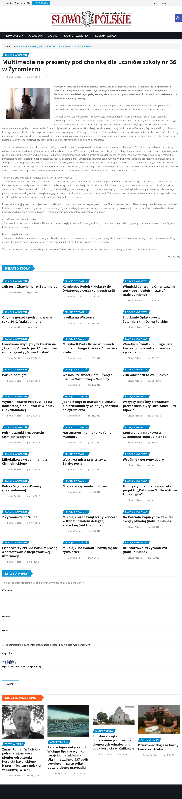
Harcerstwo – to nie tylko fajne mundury (87, 434)
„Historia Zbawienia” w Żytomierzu (30, 286)
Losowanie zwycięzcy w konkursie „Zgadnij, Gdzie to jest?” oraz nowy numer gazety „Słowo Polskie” (29, 348)
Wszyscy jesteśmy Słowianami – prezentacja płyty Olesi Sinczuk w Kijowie (149, 405)
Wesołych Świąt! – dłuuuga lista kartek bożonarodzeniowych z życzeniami (148, 348)
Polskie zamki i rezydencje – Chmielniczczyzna (24, 434)
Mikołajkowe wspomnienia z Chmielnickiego (24, 461)
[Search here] (179, 35)
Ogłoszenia (35, 35)
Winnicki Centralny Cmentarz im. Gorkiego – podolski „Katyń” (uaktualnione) (149, 290)
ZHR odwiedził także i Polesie (145, 375)
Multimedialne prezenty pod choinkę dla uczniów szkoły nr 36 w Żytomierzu (52, 46)
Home (7, 46)
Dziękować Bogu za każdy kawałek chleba (158, 747)
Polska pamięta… (15, 375)
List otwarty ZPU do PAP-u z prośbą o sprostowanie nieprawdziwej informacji (29, 552)
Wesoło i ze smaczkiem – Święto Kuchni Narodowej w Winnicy (87, 377)
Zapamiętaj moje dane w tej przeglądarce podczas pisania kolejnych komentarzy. (48, 644)
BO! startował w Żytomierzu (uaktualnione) (145, 550)
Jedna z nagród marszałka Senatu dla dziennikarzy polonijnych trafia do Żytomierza (90, 405)
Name (6, 616)
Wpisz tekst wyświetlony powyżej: (21, 666)
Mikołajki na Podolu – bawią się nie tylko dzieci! (90, 550)
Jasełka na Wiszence (78, 317)
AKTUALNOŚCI (13, 35)
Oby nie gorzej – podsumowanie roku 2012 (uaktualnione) (27, 319)
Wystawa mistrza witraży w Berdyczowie (84, 461)
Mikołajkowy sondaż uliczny (85, 486)
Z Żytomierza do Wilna (19, 517)
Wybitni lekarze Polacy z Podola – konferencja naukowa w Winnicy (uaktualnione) (28, 405)
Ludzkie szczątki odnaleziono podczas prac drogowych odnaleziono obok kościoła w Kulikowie (113, 742)
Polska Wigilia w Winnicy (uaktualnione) (22, 488)
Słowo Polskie (14, 76)
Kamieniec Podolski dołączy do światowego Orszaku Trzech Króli (89, 288)
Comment (8, 590)
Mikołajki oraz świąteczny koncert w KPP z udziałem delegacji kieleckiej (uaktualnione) (90, 521)
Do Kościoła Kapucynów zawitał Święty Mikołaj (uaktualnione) (148, 519)
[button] (178, 18)
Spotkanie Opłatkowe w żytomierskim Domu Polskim (145, 319)
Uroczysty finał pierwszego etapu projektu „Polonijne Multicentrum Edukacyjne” (150, 490)
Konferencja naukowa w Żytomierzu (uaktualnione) (144, 434)
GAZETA (52, 35)
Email (6, 630)
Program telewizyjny (75, 35)
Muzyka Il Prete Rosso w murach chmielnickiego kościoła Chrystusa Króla (90, 348)
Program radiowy (105, 35)
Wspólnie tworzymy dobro (143, 459)
